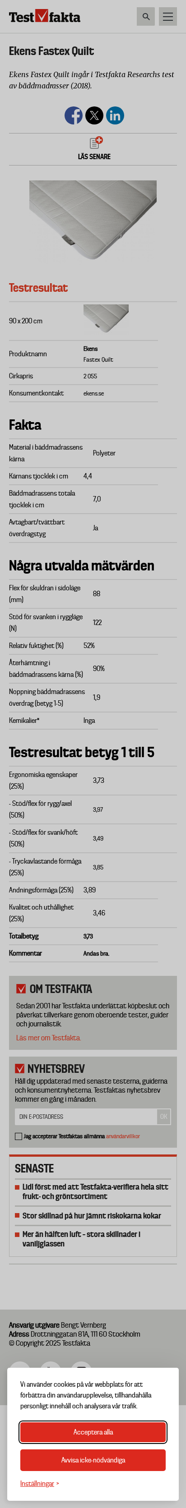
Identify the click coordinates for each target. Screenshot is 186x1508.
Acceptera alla (93, 1432)
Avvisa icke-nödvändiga (93, 1460)
